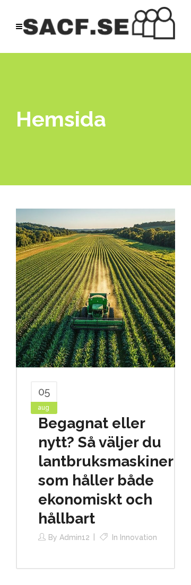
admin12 (74, 537)
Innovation (138, 537)
